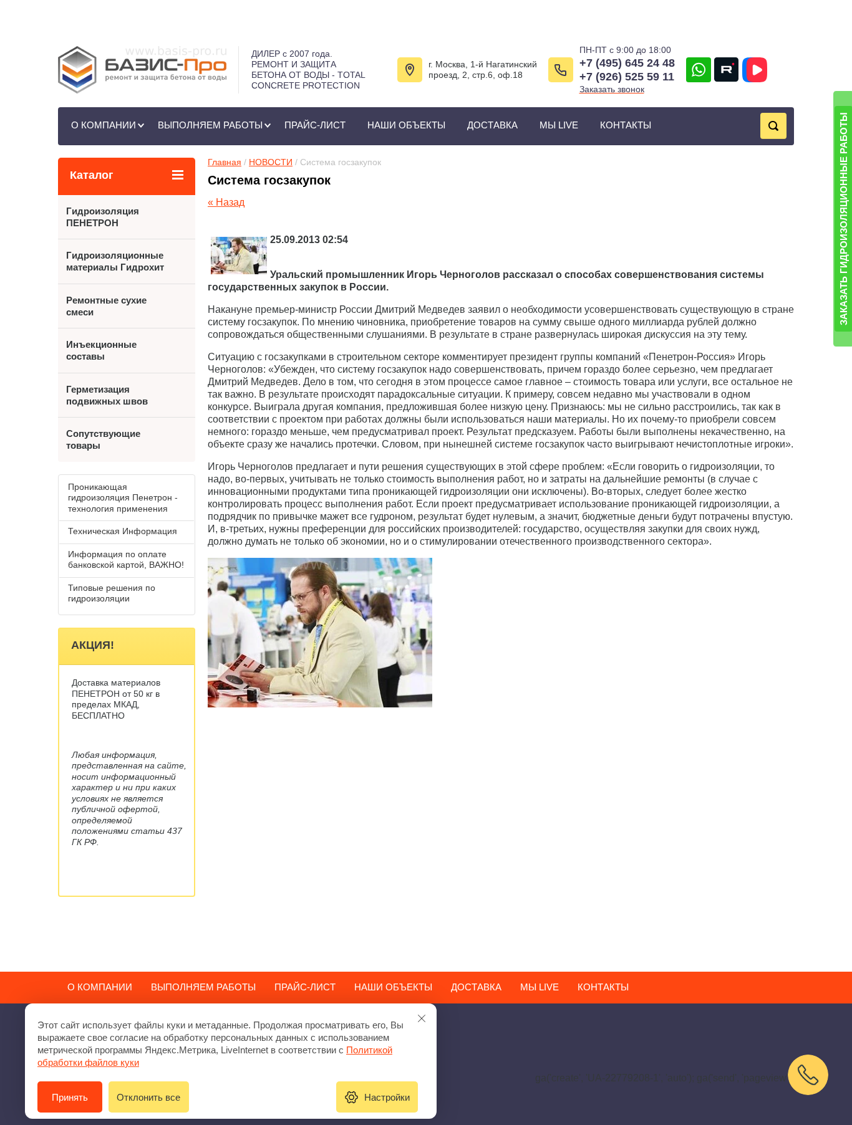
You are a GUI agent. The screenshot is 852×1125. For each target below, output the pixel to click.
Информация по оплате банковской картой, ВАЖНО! (126, 559)
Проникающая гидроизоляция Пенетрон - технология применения (123, 498)
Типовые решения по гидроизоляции (111, 593)
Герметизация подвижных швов (107, 395)
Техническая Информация (122, 531)
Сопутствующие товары (103, 439)
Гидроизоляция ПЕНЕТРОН (102, 217)
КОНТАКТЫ (625, 125)
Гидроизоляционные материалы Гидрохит (115, 261)
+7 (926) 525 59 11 (626, 76)
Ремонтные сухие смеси (106, 306)
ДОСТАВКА (492, 125)
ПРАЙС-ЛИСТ (315, 125)
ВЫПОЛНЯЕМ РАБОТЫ (210, 125)
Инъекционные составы (101, 350)
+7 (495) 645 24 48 (627, 63)
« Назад (226, 202)
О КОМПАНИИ (103, 125)
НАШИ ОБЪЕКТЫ (406, 125)
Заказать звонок (611, 89)
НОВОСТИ (271, 162)
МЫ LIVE (559, 125)
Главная (224, 162)
